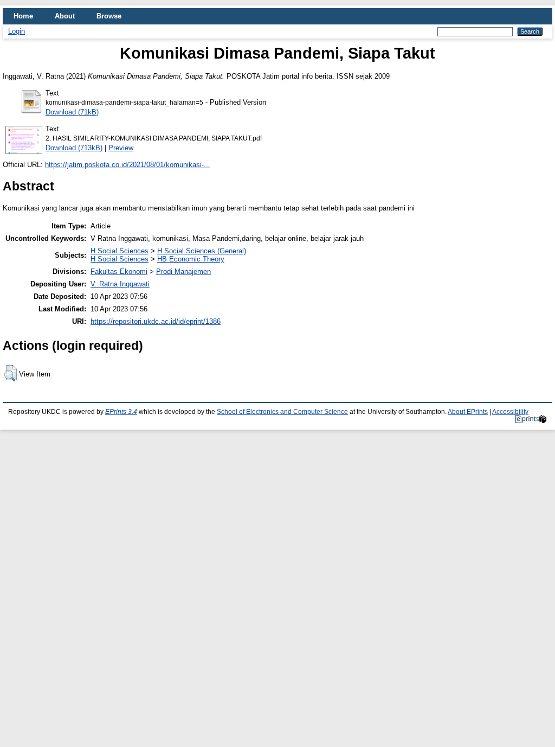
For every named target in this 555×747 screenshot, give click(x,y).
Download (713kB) (74, 148)
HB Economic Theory (190, 259)
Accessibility (510, 411)
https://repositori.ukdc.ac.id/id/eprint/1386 (156, 321)
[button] (10, 373)
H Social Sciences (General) (201, 251)
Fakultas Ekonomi (119, 271)
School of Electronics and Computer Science (282, 411)
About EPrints (468, 411)
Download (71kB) (72, 112)
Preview (120, 148)
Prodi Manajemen (183, 271)
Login (16, 31)
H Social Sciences (120, 251)
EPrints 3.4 (121, 411)
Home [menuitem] (23, 16)
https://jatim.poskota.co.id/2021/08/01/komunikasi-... (127, 165)
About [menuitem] (65, 16)
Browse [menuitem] (108, 16)
